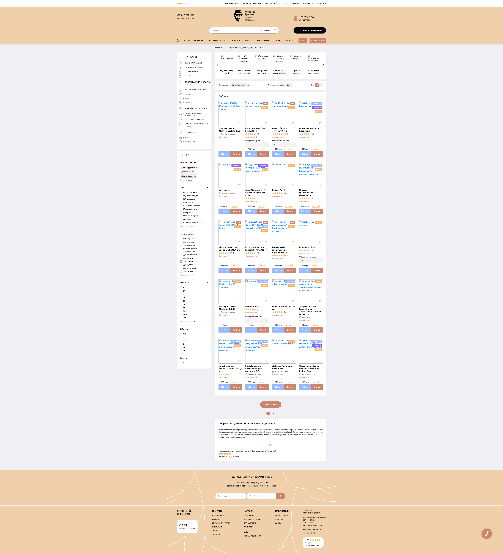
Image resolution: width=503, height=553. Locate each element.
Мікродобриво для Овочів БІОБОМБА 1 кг (229, 248)
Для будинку (249, 515)
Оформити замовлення (310, 30)
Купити (236, 154)
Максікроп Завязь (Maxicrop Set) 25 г (227, 307)
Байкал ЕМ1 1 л (279, 190)
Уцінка (278, 523)
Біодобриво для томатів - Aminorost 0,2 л (230, 368)
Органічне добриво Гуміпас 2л (309, 129)
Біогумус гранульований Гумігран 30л (306, 193)
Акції (302, 40)
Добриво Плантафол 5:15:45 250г (282, 367)
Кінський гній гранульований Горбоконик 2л (279, 250)
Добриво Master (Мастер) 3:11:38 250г (229, 129)
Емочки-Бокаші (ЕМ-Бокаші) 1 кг (255, 129)
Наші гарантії (271, 3)
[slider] (250, 134)
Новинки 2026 (317, 40)
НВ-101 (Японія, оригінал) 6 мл (280, 129)
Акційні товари (282, 515)
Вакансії (295, 3)
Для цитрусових (188, 168)
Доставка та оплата (251, 3)
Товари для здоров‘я (196, 108)
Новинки (279, 519)
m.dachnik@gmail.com (312, 525)
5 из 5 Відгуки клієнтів (312, 542)
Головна (218, 48)
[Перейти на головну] (244, 16)
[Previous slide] (218, 65)
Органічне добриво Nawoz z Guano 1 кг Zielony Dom (309, 368)
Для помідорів (187, 176)
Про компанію (231, 3)
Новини (215, 519)
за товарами (266, 30)
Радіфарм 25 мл (307, 247)
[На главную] (178, 40)
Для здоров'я (262, 40)
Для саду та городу (240, 40)
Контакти (308, 3)
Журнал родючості (193, 40)
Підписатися (280, 496)
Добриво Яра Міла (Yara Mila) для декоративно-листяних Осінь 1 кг (310, 310)
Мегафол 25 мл (253, 306)
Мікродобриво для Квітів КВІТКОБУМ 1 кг (256, 248)
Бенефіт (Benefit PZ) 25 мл (283, 307)
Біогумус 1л (224, 190)
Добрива (189, 94)
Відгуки (284, 3)
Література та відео (285, 40)
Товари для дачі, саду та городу (198, 83)
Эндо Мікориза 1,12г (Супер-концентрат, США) (255, 193)
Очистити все (186, 180)
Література (190, 132)
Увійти (323, 3)
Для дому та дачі (217, 40)
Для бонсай (186, 172)
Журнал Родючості (252, 536)
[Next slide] (324, 65)
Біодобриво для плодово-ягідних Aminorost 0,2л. (253, 368)
